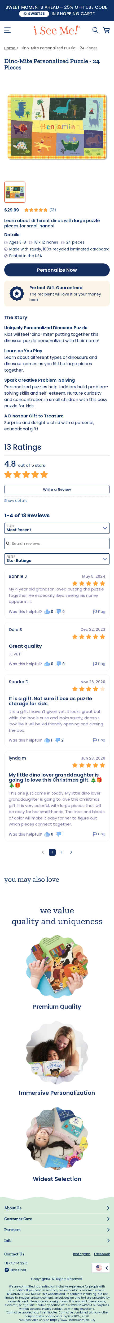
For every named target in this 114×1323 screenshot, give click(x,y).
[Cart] (106, 30)
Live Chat (18, 1269)
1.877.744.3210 (16, 1263)
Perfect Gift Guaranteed (55, 288)
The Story (15, 317)
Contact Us (14, 1253)
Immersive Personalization (57, 1092)
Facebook (102, 1254)
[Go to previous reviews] (43, 852)
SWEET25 (36, 13)
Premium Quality (57, 1006)
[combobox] (57, 528)
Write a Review (57, 489)
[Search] (95, 30)
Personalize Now (57, 270)
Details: (12, 235)
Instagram (81, 1254)
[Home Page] (57, 30)
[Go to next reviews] (71, 852)
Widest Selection (57, 1178)
